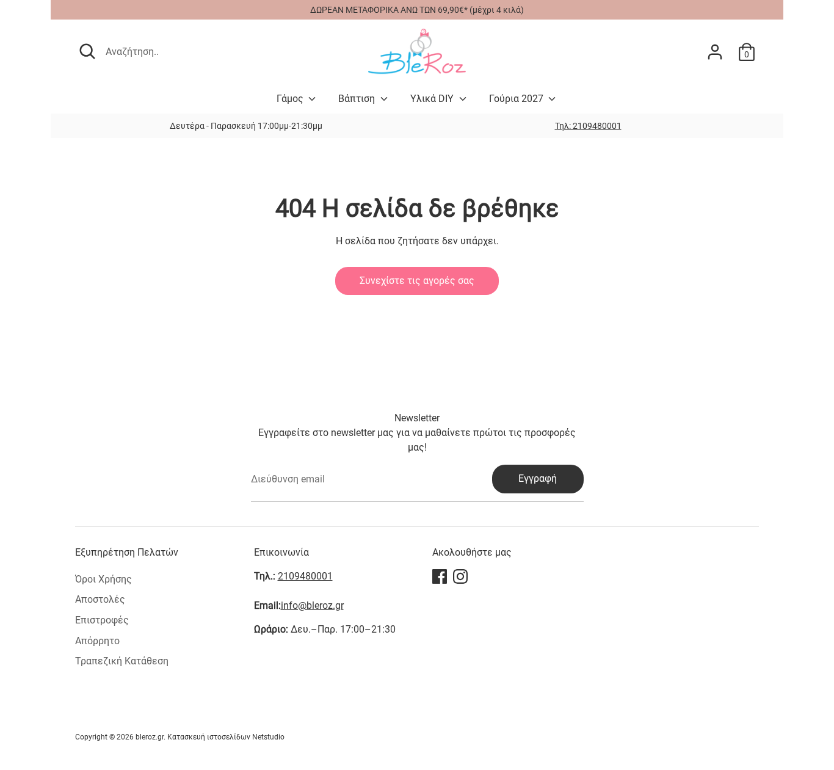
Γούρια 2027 (517, 98)
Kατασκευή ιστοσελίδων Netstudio (226, 737)
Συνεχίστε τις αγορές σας (417, 280)
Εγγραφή (537, 478)
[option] (588, 126)
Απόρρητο (97, 641)
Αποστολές (100, 599)
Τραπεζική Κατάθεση (122, 661)
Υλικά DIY (433, 98)
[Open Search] (87, 51)
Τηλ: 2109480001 (588, 126)
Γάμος (291, 98)
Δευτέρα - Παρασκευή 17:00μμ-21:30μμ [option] (246, 126)
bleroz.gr (150, 737)
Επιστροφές (102, 620)
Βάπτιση (357, 98)
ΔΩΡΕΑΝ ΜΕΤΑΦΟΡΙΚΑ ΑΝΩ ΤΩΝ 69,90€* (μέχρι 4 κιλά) (417, 10)
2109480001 (305, 576)
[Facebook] (439, 576)
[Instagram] (460, 576)
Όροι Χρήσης (103, 579)
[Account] (715, 52)
